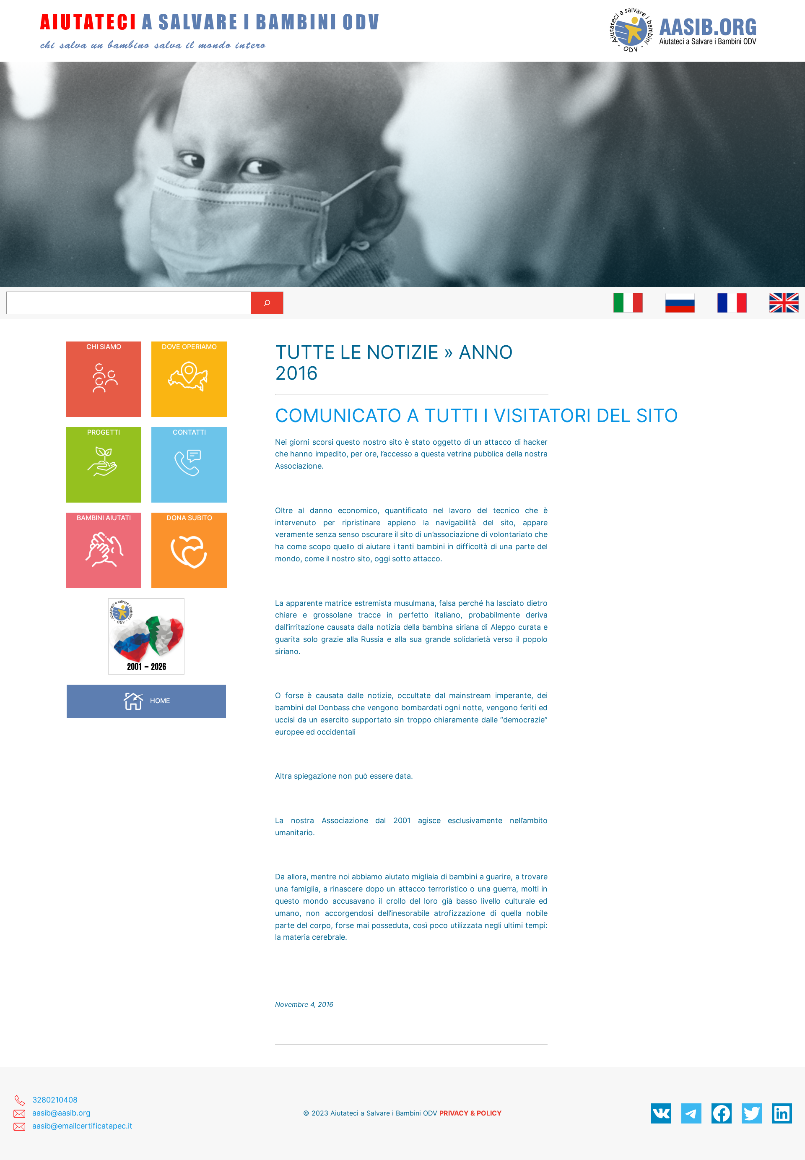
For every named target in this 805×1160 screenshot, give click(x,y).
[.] (628, 303)
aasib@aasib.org (61, 1112)
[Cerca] (267, 303)
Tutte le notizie (357, 352)
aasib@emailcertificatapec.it (82, 1125)
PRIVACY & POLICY (470, 1113)
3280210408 (55, 1099)
